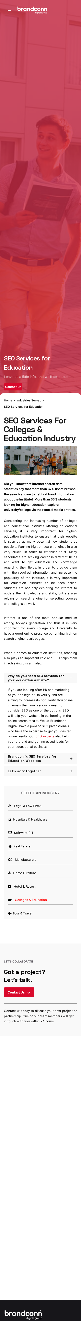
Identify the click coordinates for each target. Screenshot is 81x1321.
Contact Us (13, 387)
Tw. (75, 650)
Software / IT (22, 833)
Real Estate (21, 846)
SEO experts (45, 736)
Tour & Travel (22, 913)
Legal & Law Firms (26, 806)
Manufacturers (24, 860)
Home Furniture (23, 873)
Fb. (75, 660)
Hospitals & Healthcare (29, 819)
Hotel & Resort (24, 886)
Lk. (75, 640)
